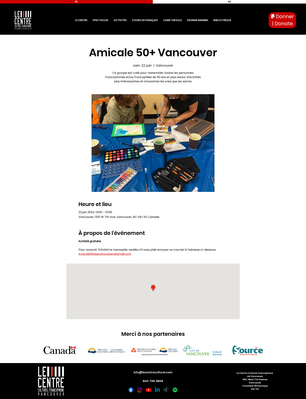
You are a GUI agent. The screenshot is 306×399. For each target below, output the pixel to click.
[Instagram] (140, 390)
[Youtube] (148, 390)
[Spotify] (175, 390)
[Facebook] (131, 390)
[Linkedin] (157, 390)
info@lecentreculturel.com (153, 372)
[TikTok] (166, 390)
